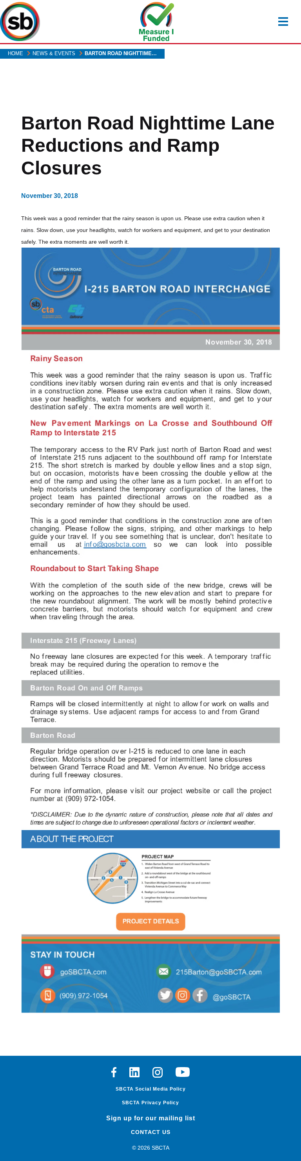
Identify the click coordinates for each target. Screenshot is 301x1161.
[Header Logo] (20, 21)
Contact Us (150, 1132)
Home (15, 53)
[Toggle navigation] (283, 21)
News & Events (54, 53)
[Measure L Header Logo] (156, 21)
